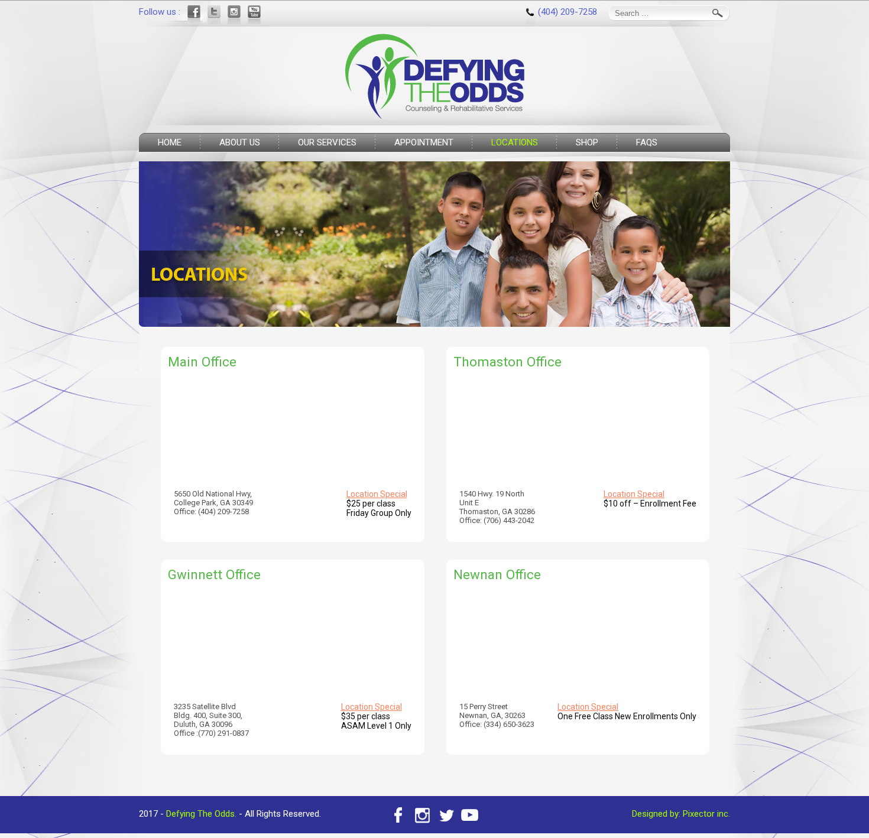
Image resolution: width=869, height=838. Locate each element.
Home (169, 142)
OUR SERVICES (327, 142)
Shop (587, 142)
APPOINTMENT (423, 142)
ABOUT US (239, 142)
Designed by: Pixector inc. (681, 813)
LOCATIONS (514, 142)
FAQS (646, 142)
